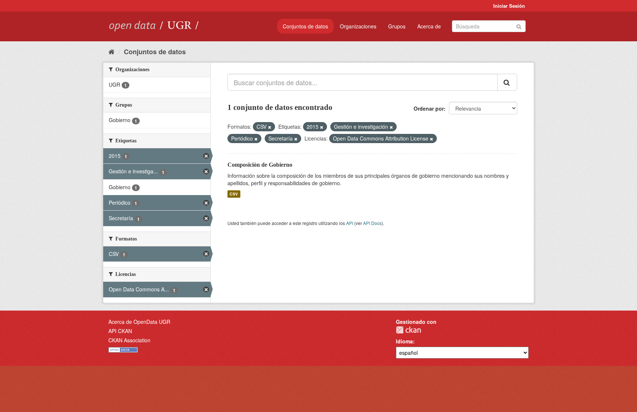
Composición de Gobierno (259, 165)
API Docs (372, 223)
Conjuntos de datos (305, 26)
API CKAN (120, 331)
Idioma (404, 341)
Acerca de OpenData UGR (139, 321)
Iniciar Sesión (509, 5)
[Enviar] (519, 25)
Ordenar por (429, 108)
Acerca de (429, 26)
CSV (234, 194)
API (349, 223)
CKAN (408, 330)
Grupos (396, 26)
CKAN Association (129, 340)
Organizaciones (358, 26)
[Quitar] (269, 127)
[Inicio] (111, 51)
